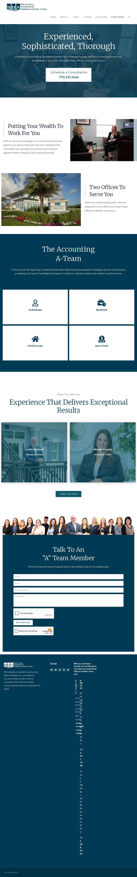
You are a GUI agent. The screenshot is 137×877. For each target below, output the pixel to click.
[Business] (101, 303)
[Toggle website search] (129, 17)
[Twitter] (55, 669)
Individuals (35, 309)
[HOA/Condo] (35, 339)
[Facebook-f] (51, 669)
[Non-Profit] (101, 339)
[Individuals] (35, 303)
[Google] (68, 669)
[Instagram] (63, 669)
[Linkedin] (59, 669)
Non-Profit (101, 345)
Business (101, 309)
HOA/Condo (35, 345)
